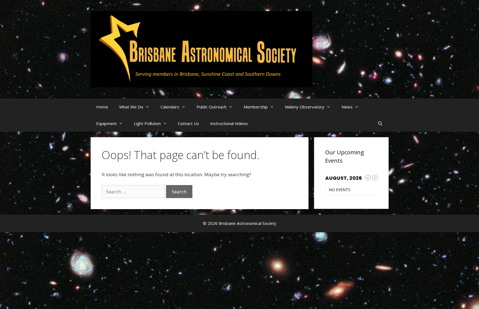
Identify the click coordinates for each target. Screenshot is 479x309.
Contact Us (188, 123)
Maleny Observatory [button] (304, 107)
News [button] (347, 107)
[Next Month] (375, 177)
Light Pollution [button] (147, 123)
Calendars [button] (169, 107)
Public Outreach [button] (211, 107)
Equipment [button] (106, 123)
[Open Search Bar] (380, 123)
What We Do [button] (131, 107)
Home (102, 107)
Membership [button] (256, 107)
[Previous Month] (368, 177)
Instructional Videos (229, 123)
